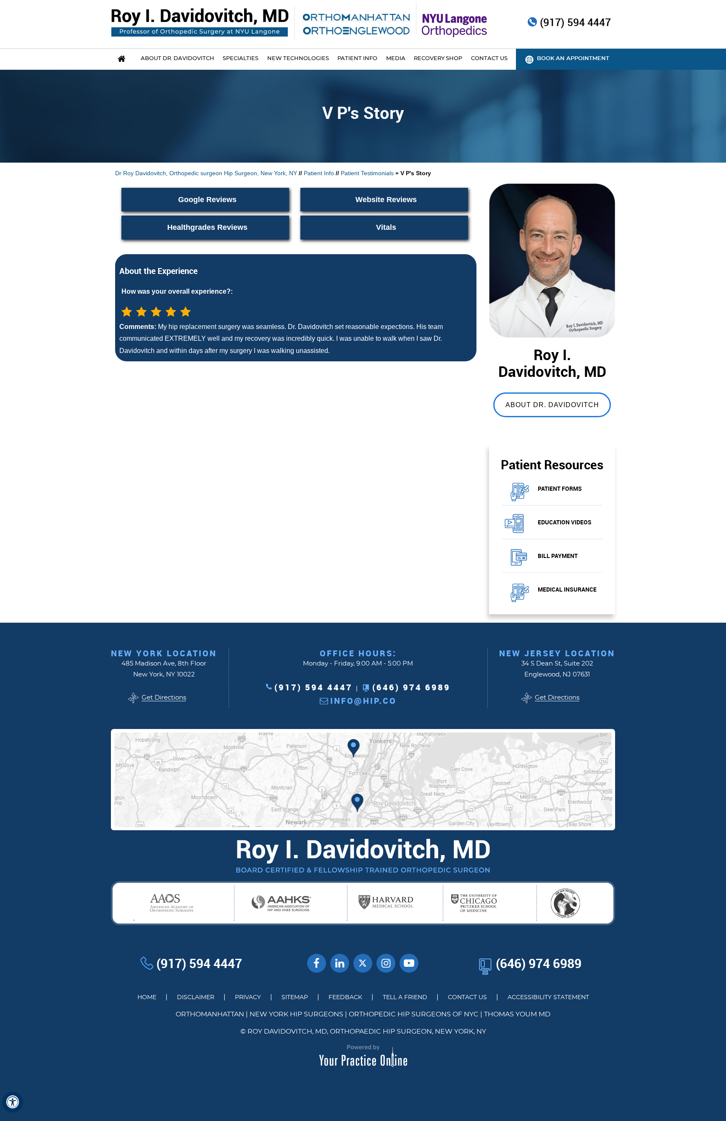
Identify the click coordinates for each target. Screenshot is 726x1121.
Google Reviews (207, 199)
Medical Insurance (567, 589)
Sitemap (294, 997)
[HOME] (121, 59)
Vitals (386, 227)
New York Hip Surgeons (296, 1014)
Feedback (345, 997)
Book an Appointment (573, 58)
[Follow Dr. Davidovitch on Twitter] (362, 963)
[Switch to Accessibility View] (12, 1102)
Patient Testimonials (367, 173)
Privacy (248, 997)
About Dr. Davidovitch (552, 404)
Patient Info (319, 173)
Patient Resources (552, 464)
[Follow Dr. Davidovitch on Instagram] (385, 963)
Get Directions (164, 698)
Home (146, 997)
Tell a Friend (405, 997)
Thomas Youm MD (517, 1014)
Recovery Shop (438, 58)
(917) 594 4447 (575, 22)
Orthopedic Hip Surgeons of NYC (414, 1014)
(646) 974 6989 (411, 687)
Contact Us (467, 997)
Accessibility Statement (548, 997)
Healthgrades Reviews (207, 227)
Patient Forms (560, 488)
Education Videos (565, 522)
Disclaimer (195, 997)
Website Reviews (386, 199)
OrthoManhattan (210, 1014)
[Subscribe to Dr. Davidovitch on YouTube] (409, 963)
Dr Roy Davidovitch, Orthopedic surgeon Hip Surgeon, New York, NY (206, 173)
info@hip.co (363, 700)
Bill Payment (558, 556)
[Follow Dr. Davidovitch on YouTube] (339, 963)
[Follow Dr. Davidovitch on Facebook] (316, 963)
